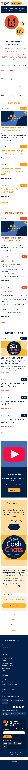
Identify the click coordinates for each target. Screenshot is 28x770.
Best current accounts (8, 689)
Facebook (14, 625)
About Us (4, 644)
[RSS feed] (23, 707)
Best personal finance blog (16, 8)
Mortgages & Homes (7, 665)
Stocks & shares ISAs (7, 681)
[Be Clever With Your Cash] (5, 3)
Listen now (14, 526)
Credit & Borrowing (7, 663)
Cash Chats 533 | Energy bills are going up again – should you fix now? (13, 360)
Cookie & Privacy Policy (14, 754)
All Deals (3, 322)
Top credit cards (6, 686)
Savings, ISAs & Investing (8, 658)
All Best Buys (4, 202)
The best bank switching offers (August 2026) (12, 129)
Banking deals (7, 261)
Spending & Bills (6, 668)
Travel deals (6, 291)
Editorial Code (5, 647)
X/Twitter (14, 619)
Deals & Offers (14, 212)
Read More (8, 140)
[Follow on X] (14, 707)
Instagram (14, 614)
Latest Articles (14, 332)
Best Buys (14, 102)
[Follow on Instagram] (17, 707)
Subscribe (7, 736)
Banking (4, 660)
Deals (3, 670)
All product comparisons (8, 691)
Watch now (13, 490)
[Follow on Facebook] (20, 707)
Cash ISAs (4, 679)
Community (14, 630)
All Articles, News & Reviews (8, 432)
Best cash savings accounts (9, 684)
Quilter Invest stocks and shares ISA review (13, 384)
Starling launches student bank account (13, 420)
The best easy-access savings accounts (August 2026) (13, 171)
